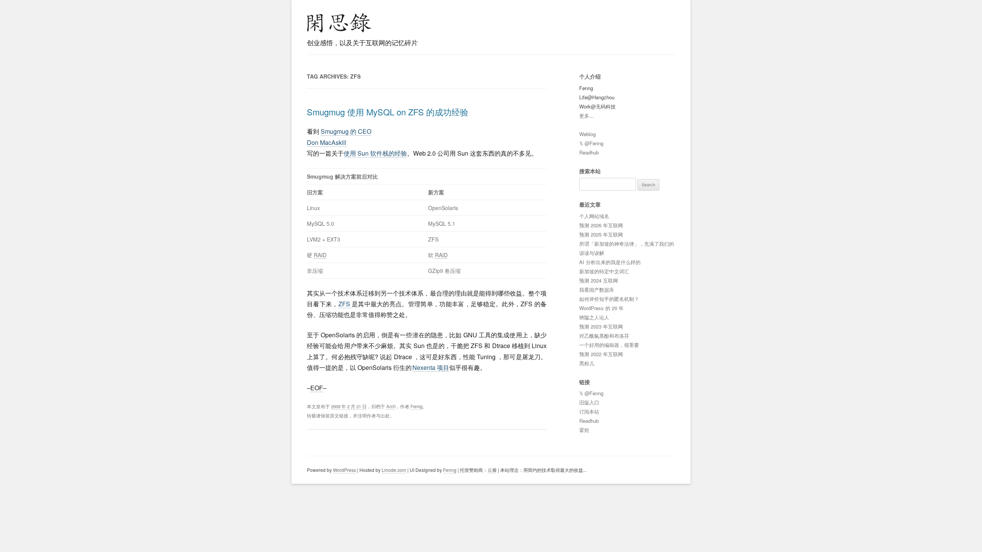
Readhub (589, 152)
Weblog (587, 134)
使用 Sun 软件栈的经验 (375, 153)
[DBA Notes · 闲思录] (339, 23)
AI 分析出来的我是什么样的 (610, 262)
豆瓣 (492, 470)
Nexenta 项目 (430, 367)
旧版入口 (589, 402)
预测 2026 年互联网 (601, 225)
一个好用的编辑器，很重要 (609, 344)
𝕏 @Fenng (591, 143)
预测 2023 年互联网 (601, 326)
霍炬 (584, 430)
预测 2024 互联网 (598, 280)
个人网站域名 (594, 216)
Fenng (416, 406)
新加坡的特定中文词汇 (604, 271)
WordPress (344, 470)
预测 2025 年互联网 (601, 234)
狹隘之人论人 (594, 317)
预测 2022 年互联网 (601, 354)
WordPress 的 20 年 (601, 308)
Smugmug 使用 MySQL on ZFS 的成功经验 (387, 112)
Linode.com (394, 470)
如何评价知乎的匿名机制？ (609, 298)
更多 (584, 115)
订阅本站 (589, 411)
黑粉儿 (586, 363)
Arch (390, 406)
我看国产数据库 (596, 289)
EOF (316, 387)
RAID (320, 255)
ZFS (345, 303)
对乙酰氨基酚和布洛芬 (604, 335)
